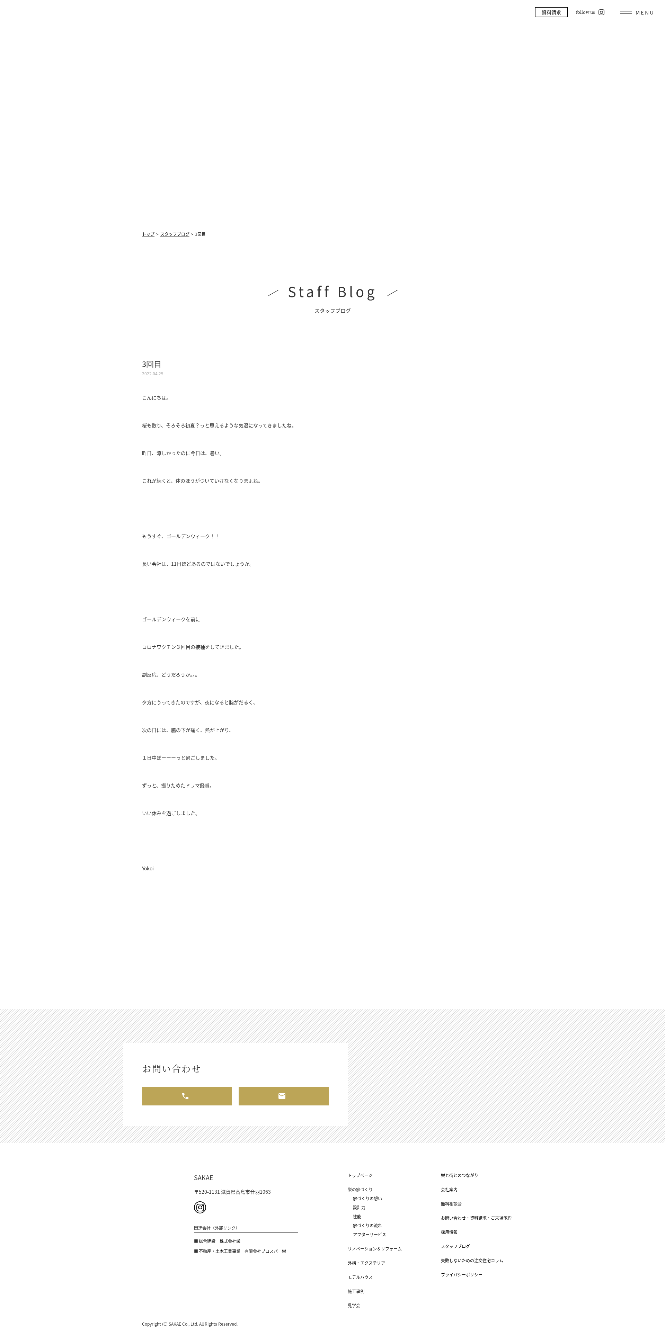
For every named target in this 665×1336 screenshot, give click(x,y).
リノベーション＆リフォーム (375, 1249)
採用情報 (449, 1232)
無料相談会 (451, 1204)
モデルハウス (360, 1277)
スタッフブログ (455, 1246)
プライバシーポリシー (461, 1274)
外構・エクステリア (366, 1263)
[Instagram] (200, 1207)
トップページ (360, 1175)
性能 (357, 1216)
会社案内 (449, 1189)
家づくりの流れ (367, 1225)
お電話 (187, 1096)
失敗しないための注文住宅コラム (472, 1260)
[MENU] (637, 12)
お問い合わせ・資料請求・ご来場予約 (476, 1218)
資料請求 (551, 12)
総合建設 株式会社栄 (219, 1241)
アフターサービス (369, 1234)
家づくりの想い (367, 1198)
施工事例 (356, 1291)
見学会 (354, 1305)
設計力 (359, 1207)
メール (284, 1096)
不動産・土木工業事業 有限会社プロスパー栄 (242, 1251)
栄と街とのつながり (459, 1175)
